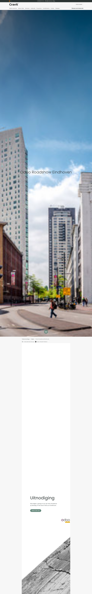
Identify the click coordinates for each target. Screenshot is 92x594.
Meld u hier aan (36, 510)
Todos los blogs (25, 339)
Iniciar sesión (79, 4)
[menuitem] (13, 8)
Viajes (32, 339)
